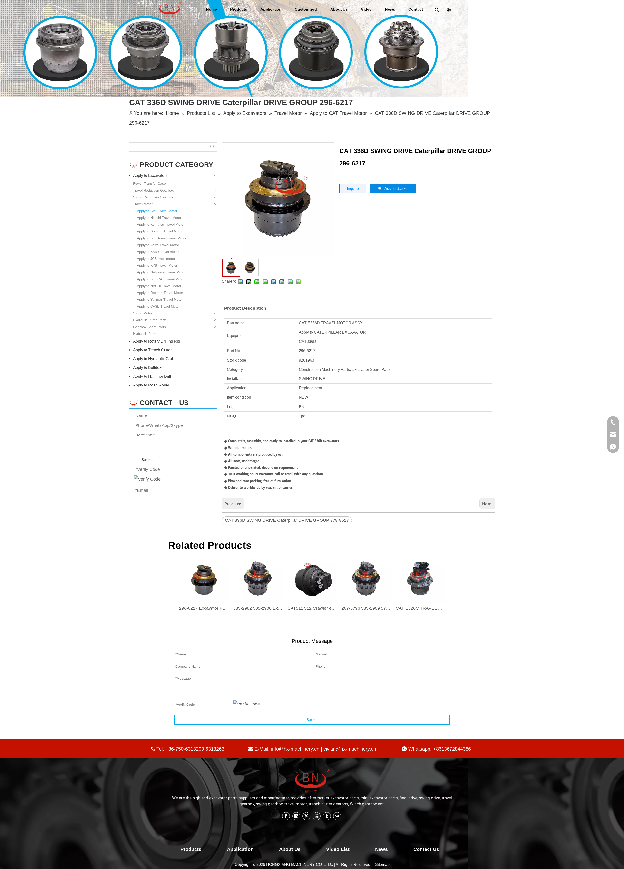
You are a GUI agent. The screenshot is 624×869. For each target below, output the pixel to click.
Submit (147, 460)
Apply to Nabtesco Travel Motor (161, 272)
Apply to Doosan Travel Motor (160, 231)
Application (271, 9)
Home (211, 9)
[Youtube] (317, 816)
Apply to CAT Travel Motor (157, 211)
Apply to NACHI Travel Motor (159, 286)
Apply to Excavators (150, 176)
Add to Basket (396, 188)
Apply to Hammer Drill (152, 376)
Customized (306, 9)
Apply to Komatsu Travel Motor (161, 224)
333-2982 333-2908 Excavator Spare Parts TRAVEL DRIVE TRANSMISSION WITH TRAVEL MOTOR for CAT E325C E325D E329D (258, 608)
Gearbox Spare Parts (149, 327)
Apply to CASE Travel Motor (158, 306)
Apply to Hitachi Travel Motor (159, 218)
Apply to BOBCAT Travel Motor (161, 279)
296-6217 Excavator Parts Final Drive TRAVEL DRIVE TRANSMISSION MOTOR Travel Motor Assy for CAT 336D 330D (203, 608)
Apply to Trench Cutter (152, 350)
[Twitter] (306, 816)
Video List (338, 849)
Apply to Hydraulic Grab (153, 359)
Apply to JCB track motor (156, 259)
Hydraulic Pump (145, 334)
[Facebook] (286, 816)
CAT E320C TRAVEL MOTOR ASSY (420, 608)
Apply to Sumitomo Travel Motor (161, 238)
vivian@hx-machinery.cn (349, 749)
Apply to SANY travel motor (158, 252)
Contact (415, 9)
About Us (339, 9)
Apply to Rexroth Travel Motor (160, 293)
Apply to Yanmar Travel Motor (160, 299)
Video (366, 9)
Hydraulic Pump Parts (149, 320)
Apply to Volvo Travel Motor (158, 245)
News (390, 9)
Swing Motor (142, 313)
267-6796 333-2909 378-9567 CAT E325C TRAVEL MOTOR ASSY (366, 608)
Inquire (353, 188)
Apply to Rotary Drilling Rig (156, 341)
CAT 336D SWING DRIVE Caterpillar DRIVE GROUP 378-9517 (287, 520)
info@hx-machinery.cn (295, 749)
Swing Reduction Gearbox (153, 197)
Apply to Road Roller (151, 385)
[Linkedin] (296, 816)
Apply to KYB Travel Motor (157, 265)
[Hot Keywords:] (212, 147)
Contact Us (426, 849)
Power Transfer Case (149, 183)
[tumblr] (327, 816)
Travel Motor (143, 204)
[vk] (337, 816)
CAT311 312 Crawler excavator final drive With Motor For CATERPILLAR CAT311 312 (312, 608)
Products (238, 9)
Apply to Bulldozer (149, 368)
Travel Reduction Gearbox (153, 190)
